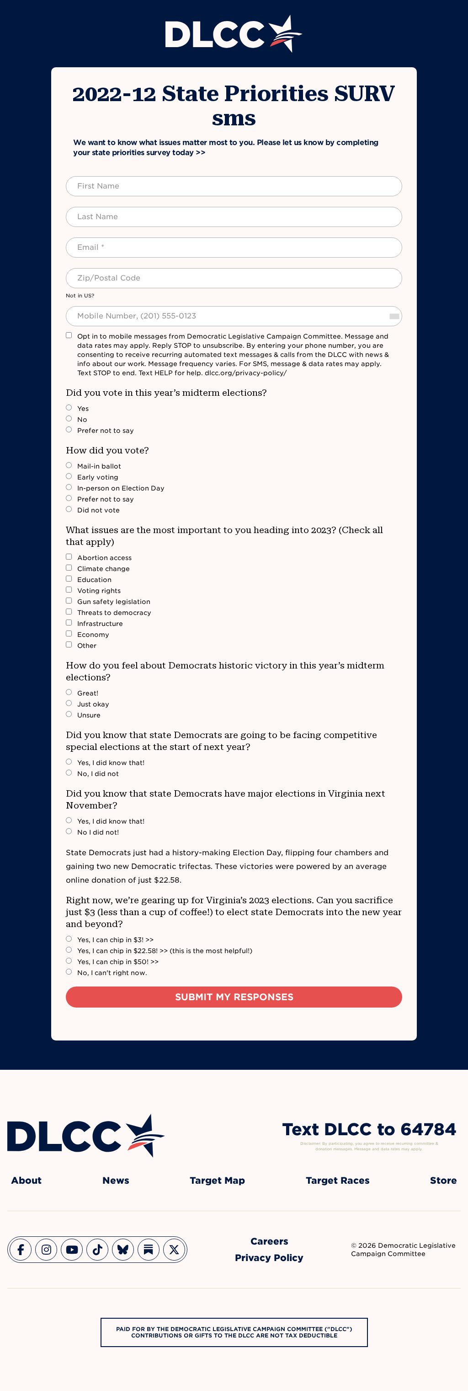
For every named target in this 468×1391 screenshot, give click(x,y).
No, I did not (98, 773)
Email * (83, 242)
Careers (269, 1241)
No (82, 419)
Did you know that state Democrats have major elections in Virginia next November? (225, 799)
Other (86, 645)
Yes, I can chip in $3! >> (115, 940)
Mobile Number (96, 310)
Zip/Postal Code (98, 273)
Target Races (338, 1180)
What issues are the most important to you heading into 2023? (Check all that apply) (224, 535)
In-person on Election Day (121, 488)
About (26, 1180)
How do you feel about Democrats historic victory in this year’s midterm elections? (225, 671)
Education (94, 579)
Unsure (89, 715)
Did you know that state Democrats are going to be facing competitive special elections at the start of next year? (221, 740)
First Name (89, 181)
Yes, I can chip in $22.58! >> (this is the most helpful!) (164, 950)
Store (443, 1180)
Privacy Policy (269, 1257)
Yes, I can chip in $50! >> (118, 961)
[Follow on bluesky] (123, 1250)
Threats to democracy (114, 612)
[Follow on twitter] (174, 1250)
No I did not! (98, 832)
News (115, 1180)
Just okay (93, 704)
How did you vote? (107, 450)
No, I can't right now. (112, 972)
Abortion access (104, 557)
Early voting (97, 477)
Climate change (103, 568)
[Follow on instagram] (46, 1250)
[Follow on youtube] (72, 1250)
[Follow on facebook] (21, 1250)
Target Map (217, 1180)
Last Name (88, 211)
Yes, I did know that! (110, 762)
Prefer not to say (105, 430)
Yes (83, 408)
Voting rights (99, 590)
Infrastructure (100, 623)
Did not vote (98, 510)
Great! (87, 693)
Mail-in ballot (99, 466)
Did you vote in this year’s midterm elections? (166, 392)
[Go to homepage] (86, 1136)
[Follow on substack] (149, 1250)
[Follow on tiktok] (97, 1250)
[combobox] (394, 316)
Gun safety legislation (113, 601)
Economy (93, 634)
